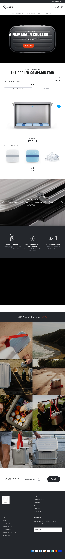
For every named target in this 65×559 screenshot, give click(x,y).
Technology (31, 13)
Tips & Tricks (37, 511)
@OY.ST (45, 317)
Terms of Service (8, 526)
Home (35, 496)
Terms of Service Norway (10, 532)
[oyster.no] (8, 7)
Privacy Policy (7, 529)
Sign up (40, 535)
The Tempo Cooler (18, 13)
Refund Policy (7, 523)
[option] (32, 39)
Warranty (6, 520)
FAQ (4, 517)
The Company (48, 13)
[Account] (58, 7)
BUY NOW (28, 45)
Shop (39, 13)
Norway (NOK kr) (56, 1)
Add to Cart (54, 479)
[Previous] (3, 203)
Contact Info (6, 535)
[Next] (62, 203)
